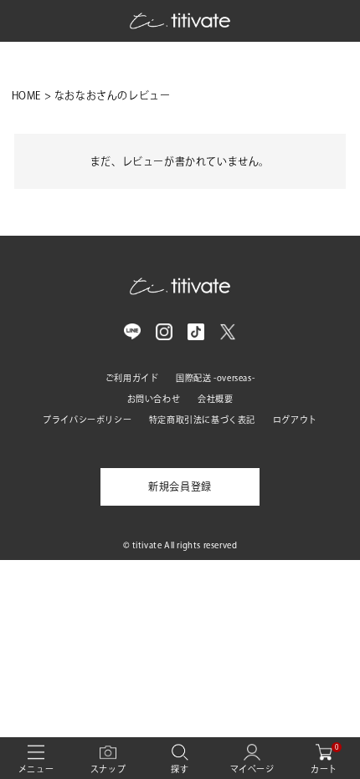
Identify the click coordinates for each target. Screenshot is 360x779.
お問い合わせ (154, 399)
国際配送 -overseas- (215, 378)
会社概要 (215, 399)
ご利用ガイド (132, 378)
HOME (26, 95)
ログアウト (295, 419)
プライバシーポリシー (87, 419)
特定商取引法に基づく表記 (202, 419)
